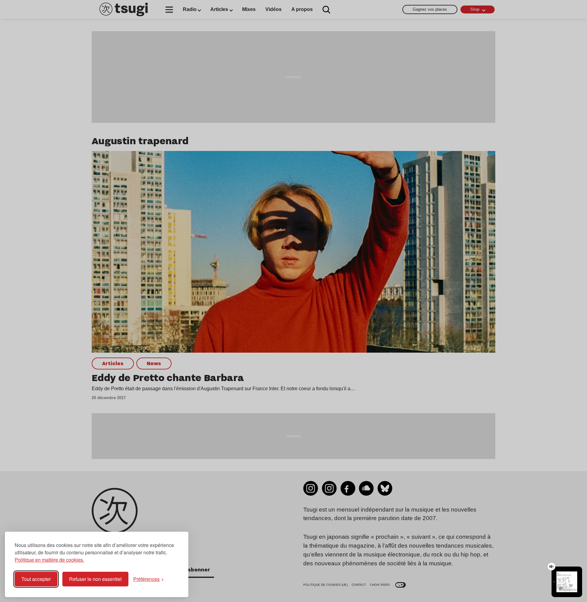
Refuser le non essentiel (95, 578)
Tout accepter (36, 578)
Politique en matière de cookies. (49, 559)
